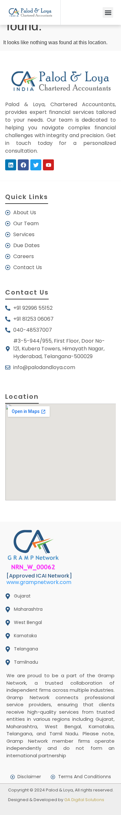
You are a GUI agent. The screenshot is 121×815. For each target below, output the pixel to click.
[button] (108, 12)
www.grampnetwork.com (38, 582)
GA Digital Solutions (84, 800)
